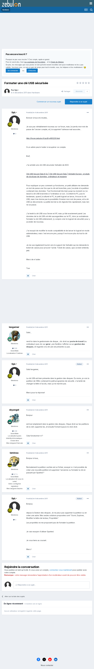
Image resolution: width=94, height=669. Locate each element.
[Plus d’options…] (87, 112)
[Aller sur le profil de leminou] (14, 461)
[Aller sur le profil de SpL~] (7, 91)
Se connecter (13, 71)
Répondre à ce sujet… (26, 585)
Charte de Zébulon (57, 62)
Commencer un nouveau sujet (49, 102)
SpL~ (16, 90)
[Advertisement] (30, 32)
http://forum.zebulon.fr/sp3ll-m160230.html (43, 138)
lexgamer (14, 327)
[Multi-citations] (28, 275)
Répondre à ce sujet (78, 102)
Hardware (36, 93)
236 (15, 431)
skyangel (14, 410)
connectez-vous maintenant (60, 570)
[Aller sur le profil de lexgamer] (14, 335)
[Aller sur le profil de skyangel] (14, 418)
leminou (14, 453)
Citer (34, 276)
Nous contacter (47, 665)
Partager (66, 91)
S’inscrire (32, 71)
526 (15, 348)
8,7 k (15, 474)
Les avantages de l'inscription (34, 62)
